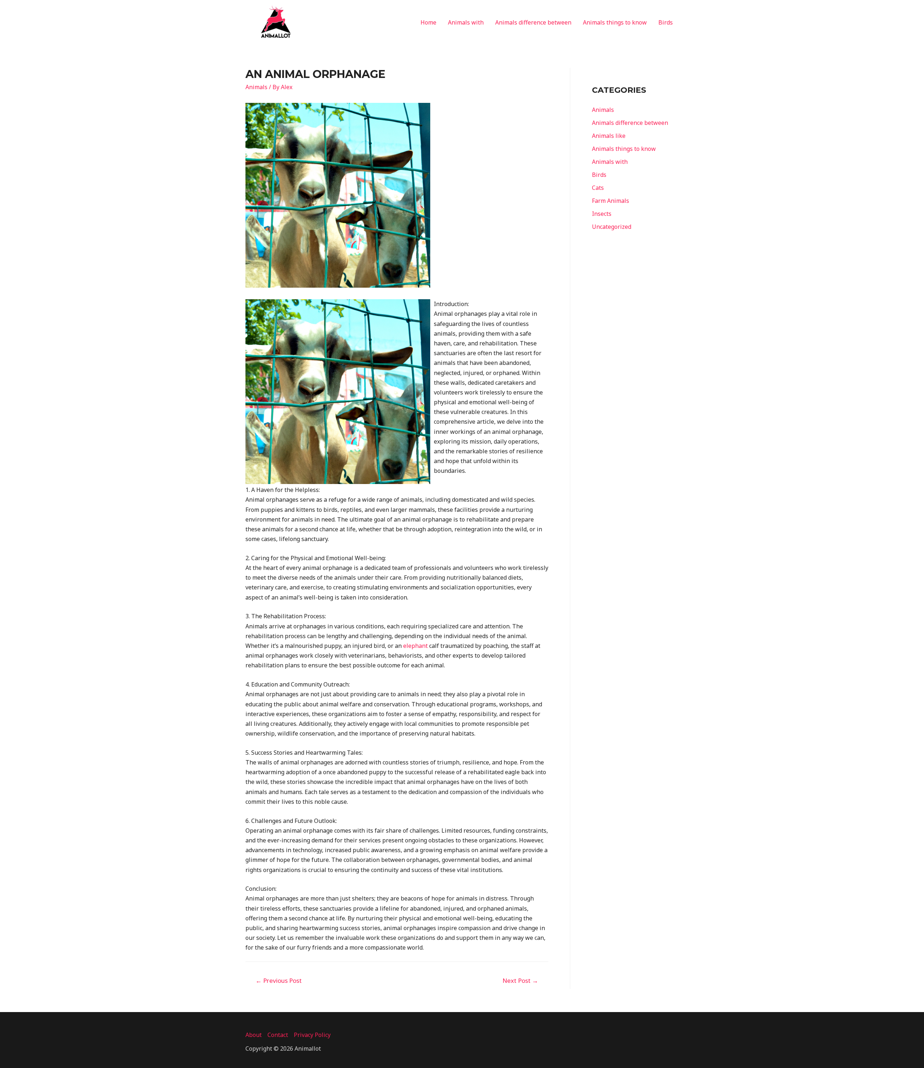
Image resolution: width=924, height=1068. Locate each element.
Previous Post (279, 980)
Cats (598, 188)
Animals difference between (533, 22)
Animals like (609, 136)
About (253, 1035)
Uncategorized (611, 227)
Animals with (466, 22)
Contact (277, 1035)
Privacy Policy (312, 1035)
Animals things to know (615, 22)
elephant (415, 646)
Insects (601, 214)
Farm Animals (610, 201)
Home (428, 22)
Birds (665, 22)
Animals (256, 87)
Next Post (520, 980)
